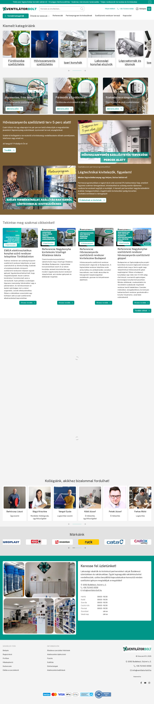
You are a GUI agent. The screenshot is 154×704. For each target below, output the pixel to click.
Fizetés (50, 658)
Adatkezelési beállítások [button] (56, 670)
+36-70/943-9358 (126, 9)
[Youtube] (145, 683)
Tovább (7, 150)
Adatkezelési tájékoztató (56, 654)
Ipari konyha (11, 245)
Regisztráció (7, 654)
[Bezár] (149, 2)
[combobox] (61, 8)
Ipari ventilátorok (109, 62)
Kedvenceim (7, 666)
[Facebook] (141, 683)
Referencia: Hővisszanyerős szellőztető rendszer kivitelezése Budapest (93, 254)
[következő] (84, 70)
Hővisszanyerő (87, 243)
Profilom (6, 658)
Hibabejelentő (8, 662)
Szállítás (50, 662)
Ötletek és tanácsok (38, 16)
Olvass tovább (26, 303)
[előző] (69, 70)
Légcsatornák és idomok (81, 62)
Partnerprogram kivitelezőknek (79, 16)
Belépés (6, 650)
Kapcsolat (127, 16)
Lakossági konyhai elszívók (52, 62)
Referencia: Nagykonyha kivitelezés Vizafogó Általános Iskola (56, 252)
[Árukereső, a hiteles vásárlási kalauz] (103, 694)
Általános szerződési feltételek (58, 650)
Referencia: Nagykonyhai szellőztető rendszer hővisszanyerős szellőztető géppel (134, 254)
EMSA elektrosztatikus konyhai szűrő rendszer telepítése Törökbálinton (19, 253)
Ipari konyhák (24, 62)
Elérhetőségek (52, 666)
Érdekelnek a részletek (90, 200)
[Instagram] (149, 683)
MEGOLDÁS (13, 109)
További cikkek (141, 311)
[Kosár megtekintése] (149, 9)
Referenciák (58, 16)
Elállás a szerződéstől (11, 670)
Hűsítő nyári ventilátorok (138, 62)
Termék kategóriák (15, 16)
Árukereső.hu (137, 676)
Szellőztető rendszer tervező (107, 16)
